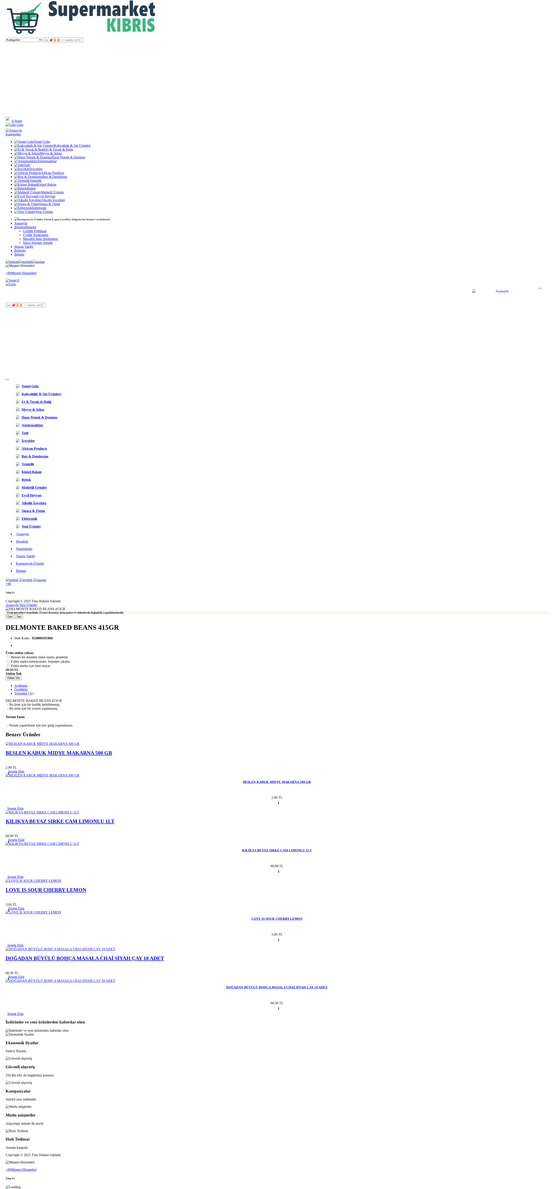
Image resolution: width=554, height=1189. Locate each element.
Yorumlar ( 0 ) (24, 693)
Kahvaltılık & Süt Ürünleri (72, 145)
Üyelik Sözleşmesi (35, 235)
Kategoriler (13, 134)
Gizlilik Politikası (35, 231)
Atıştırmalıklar (47, 161)
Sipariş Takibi (23, 246)
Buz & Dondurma (54, 177)
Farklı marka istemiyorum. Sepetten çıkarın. (41, 661)
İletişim (19, 254)
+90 (8, 584)
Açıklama (20, 685)
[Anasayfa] (81, 35)
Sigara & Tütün (49, 204)
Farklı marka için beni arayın (30, 666)
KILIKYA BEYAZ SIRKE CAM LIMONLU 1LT (60, 821)
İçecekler (36, 169)
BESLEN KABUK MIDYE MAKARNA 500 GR (59, 753)
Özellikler (21, 689)
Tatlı (27, 165)
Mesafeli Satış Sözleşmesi (40, 239)
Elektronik (39, 208)
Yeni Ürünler (44, 212)
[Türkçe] (12, 262)
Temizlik (36, 180)
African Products (52, 173)
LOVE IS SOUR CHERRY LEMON (46, 890)
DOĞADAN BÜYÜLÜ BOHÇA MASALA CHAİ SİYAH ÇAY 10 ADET (85, 958)
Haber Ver (13, 678)
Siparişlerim (24, 549)
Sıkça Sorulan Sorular (38, 243)
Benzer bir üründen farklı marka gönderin (39, 657)
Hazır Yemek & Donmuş (68, 157)
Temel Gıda (42, 141)
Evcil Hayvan (46, 196)
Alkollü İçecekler (53, 200)
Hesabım (22, 541)
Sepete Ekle (15, 808)
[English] (25, 262)
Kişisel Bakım (46, 184)
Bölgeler (20, 250)
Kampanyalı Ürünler (30, 563)
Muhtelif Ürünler (52, 192)
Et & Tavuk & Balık (59, 149)
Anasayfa (20, 223)
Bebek (31, 188)
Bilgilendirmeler (25, 227)
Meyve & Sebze (51, 153)
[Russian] (38, 262)
